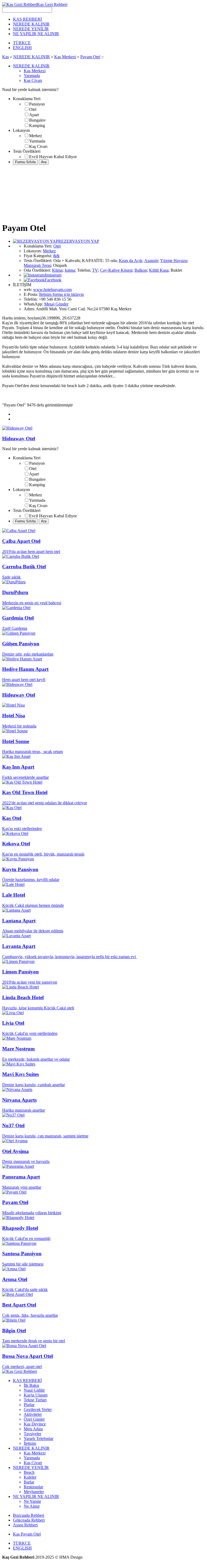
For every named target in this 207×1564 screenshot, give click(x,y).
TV (95, 270)
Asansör (151, 260)
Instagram (53, 275)
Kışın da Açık (130, 260)
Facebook (53, 280)
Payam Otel (90, 56)
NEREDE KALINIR (31, 24)
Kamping (37, 125)
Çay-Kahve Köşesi (116, 270)
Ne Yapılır (32, 1501)
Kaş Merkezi (65, 56)
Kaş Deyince (35, 1424)
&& (56, 255)
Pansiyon (37, 104)
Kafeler (30, 1477)
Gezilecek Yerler (38, 1409)
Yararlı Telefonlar (38, 1438)
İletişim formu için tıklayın (61, 294)
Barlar (29, 1482)
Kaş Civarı (33, 80)
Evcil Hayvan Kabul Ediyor (53, 156)
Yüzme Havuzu (173, 260)
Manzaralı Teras (37, 265)
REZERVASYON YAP (78, 241)
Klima (57, 270)
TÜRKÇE (22, 43)
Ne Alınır (32, 1506)
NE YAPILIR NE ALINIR (36, 33)
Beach (29, 1472)
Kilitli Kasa (158, 270)
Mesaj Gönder (56, 304)
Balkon (140, 270)
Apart (34, 114)
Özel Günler (34, 1419)
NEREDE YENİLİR (31, 29)
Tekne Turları (35, 1400)
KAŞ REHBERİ (27, 19)
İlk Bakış (31, 1385)
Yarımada (32, 75)
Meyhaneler (34, 1491)
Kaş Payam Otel (27, 1534)
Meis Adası (33, 1429)
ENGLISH (22, 47)
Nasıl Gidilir (34, 1390)
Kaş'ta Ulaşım (35, 1395)
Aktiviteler (33, 1414)
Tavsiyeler (32, 1433)
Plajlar (29, 1404)
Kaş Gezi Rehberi (52, 4)
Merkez (35, 135)
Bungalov (37, 120)
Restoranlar (33, 1487)
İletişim (30, 1443)
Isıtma (70, 270)
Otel (32, 109)
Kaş (5, 56)
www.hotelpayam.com (52, 289)
